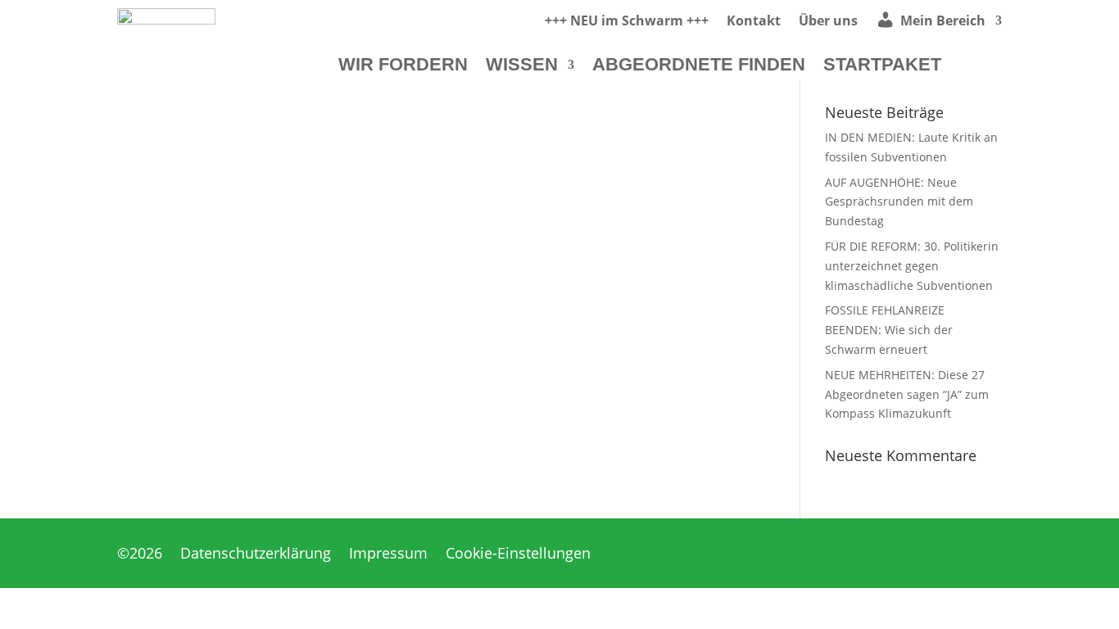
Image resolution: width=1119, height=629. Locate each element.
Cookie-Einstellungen (518, 555)
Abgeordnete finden (698, 67)
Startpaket (882, 67)
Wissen (522, 67)
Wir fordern (403, 67)
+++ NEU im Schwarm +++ (627, 22)
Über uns (828, 22)
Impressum (388, 555)
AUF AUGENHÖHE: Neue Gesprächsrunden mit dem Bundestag (899, 201)
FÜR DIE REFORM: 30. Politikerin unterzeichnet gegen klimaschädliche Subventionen (912, 265)
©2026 (139, 555)
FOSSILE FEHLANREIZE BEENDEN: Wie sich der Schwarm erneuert (889, 329)
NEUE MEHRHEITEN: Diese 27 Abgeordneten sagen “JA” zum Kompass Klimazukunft (907, 394)
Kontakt (754, 22)
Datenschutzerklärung (255, 555)
